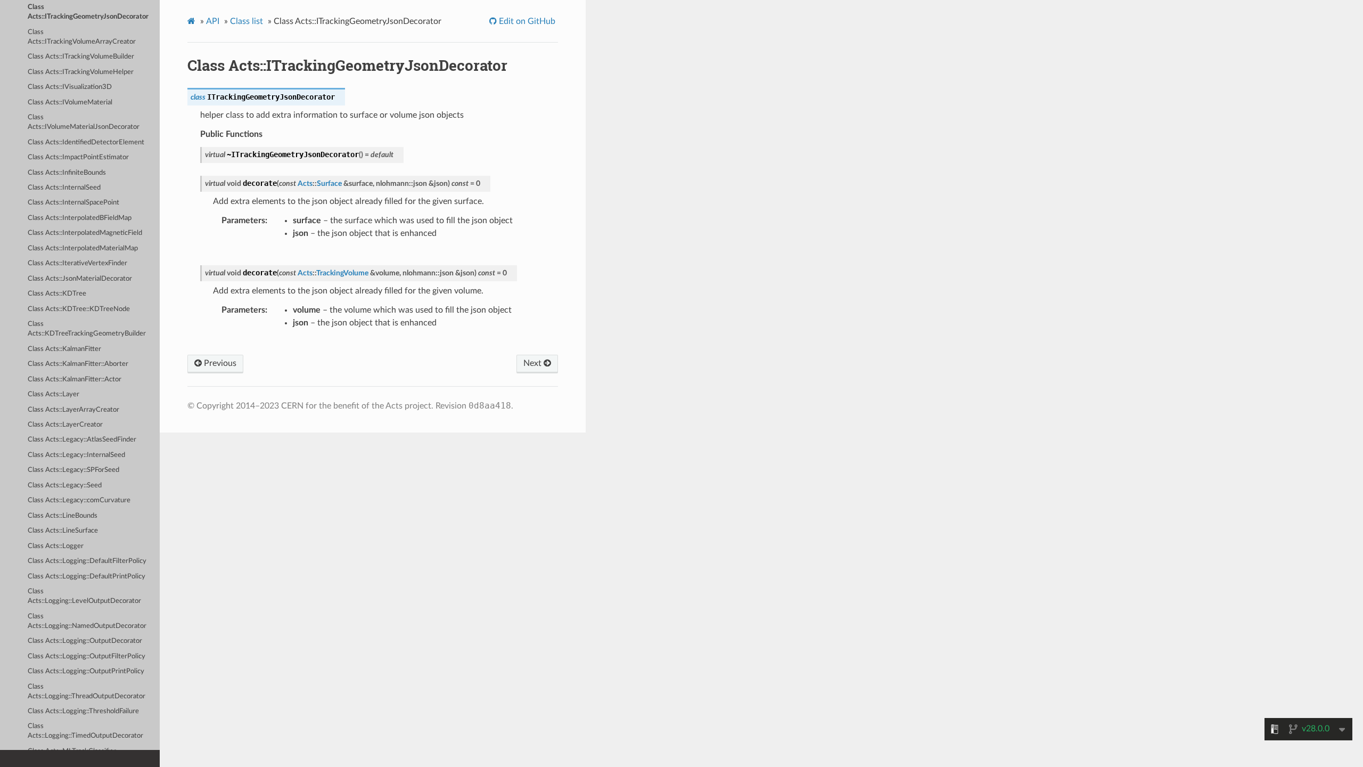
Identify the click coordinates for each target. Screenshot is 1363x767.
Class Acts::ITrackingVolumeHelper (81, 72)
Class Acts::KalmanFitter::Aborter (78, 364)
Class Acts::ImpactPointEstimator (78, 157)
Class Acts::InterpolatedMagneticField (85, 233)
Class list (246, 21)
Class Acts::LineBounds (62, 515)
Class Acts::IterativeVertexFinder (77, 263)
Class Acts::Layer (53, 394)
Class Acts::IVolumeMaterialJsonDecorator (83, 122)
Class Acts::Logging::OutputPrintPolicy (86, 671)
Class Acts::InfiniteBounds (67, 172)
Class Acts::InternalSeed (64, 187)
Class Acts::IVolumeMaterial (70, 102)
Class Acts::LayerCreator (65, 424)
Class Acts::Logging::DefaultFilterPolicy (87, 561)
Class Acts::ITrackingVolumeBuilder (81, 56)
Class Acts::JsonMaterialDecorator (80, 278)
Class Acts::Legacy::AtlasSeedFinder (82, 439)
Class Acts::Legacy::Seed (65, 485)
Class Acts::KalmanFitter (64, 349)
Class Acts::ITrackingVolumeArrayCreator (82, 37)
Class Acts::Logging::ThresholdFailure (83, 711)
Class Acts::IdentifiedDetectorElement (86, 142)
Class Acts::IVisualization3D (70, 87)
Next (533, 363)
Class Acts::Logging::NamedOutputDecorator (87, 621)
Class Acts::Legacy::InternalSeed (76, 455)
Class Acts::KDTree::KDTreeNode (79, 309)
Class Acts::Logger (56, 546)
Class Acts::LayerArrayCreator (73, 409)
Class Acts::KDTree (57, 293)
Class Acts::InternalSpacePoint (73, 202)
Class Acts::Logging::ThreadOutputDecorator (86, 691)
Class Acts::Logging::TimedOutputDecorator (85, 731)
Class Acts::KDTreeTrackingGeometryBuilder (87, 329)
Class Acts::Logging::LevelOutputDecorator (84, 596)
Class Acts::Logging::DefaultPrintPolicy (86, 576)
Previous (219, 363)
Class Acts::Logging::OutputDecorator (85, 641)
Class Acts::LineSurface (63, 530)
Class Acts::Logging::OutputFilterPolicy (86, 656)
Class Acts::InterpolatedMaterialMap (83, 248)
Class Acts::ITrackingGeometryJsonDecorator (88, 12)
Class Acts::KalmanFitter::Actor (74, 379)
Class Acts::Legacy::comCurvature (79, 500)
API (212, 21)
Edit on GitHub (526, 21)
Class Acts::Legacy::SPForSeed (73, 470)
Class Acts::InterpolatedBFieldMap (80, 218)
